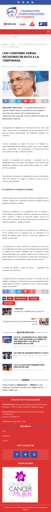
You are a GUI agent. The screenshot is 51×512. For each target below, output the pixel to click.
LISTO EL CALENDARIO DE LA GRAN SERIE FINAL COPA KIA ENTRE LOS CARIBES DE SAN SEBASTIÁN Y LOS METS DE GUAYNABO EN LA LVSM (30, 340)
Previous (5, 484)
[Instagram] (34, 454)
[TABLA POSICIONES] (23, 2)
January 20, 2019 (10, 66)
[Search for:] (25, 37)
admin (21, 66)
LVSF (10, 298)
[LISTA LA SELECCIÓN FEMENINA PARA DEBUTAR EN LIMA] (7, 367)
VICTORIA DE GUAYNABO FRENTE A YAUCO (31, 353)
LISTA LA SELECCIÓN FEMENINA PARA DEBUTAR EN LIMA (29, 366)
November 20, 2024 (21, 346)
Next (35, 484)
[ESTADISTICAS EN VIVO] (32, 2)
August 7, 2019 (19, 370)
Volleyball (8, 303)
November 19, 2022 (21, 356)
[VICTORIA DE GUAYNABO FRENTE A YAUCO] (7, 355)
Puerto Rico (21, 298)
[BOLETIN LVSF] (28, 2)
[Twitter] (25, 454)
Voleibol (33, 298)
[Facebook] (16, 454)
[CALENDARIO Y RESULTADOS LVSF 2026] (18, 2)
